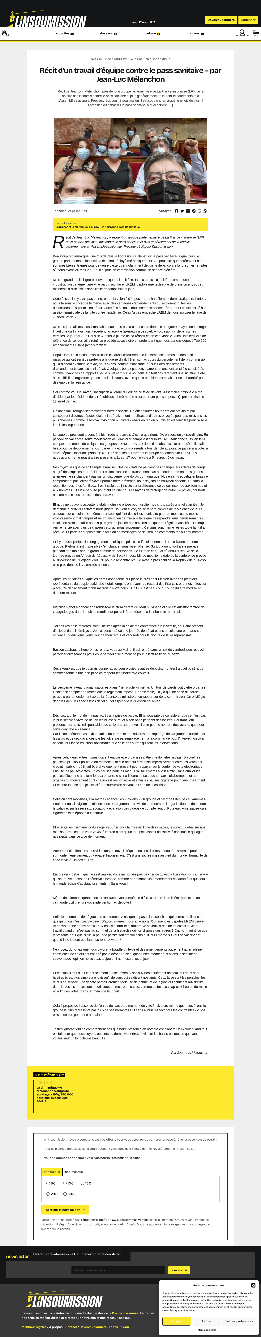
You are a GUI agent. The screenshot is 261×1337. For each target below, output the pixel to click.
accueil (4, 35)
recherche (242, 35)
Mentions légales (207, 1330)
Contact (71, 1327)
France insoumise (125, 1313)
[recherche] (242, 32)
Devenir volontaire (93, 1327)
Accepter (176, 1321)
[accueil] (4, 32)
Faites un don (119, 1327)
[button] (253, 1285)
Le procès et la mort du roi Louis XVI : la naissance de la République (98, 227)
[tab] (51, 1172)
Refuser (207, 1321)
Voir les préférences (239, 1321)
